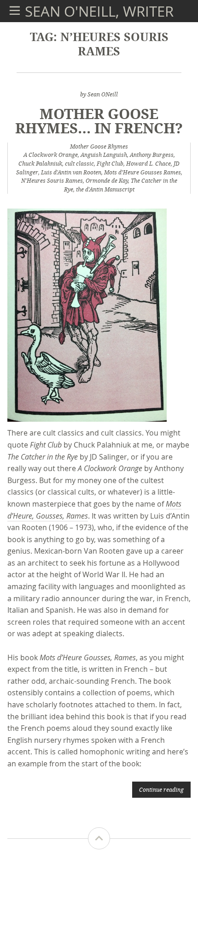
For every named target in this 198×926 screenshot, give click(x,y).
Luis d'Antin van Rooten (71, 172)
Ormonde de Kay (107, 180)
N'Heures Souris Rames (52, 180)
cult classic (79, 163)
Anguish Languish (104, 154)
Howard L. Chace (148, 163)
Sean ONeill (102, 94)
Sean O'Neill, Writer (99, 11)
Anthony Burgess (152, 154)
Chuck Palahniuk (40, 163)
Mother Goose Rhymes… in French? (99, 120)
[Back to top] (99, 838)
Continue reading (161, 789)
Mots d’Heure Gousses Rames (142, 172)
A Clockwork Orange (50, 154)
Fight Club (110, 163)
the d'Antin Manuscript (105, 189)
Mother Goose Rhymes (99, 146)
